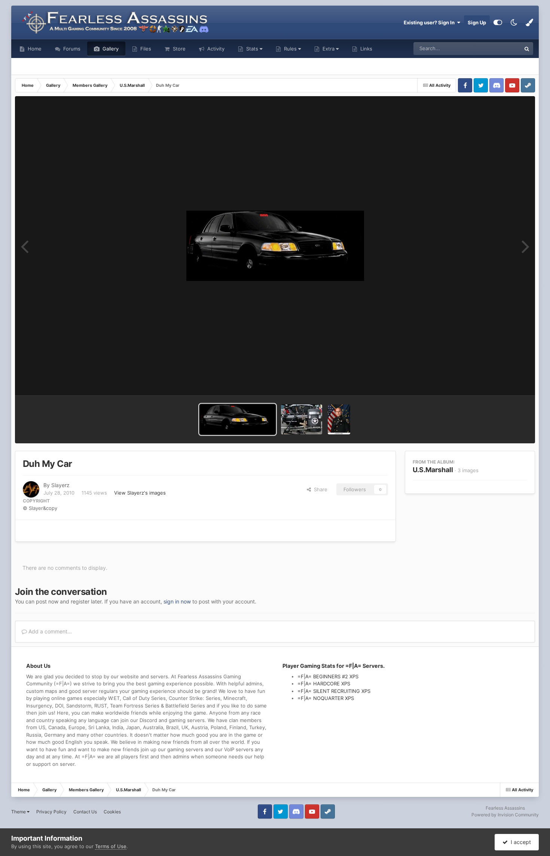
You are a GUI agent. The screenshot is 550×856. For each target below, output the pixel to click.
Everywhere (497, 48)
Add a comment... (49, 631)
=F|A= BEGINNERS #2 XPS (327, 676)
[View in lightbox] (275, 246)
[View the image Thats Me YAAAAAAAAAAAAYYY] (339, 419)
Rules (290, 49)
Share (319, 489)
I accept (519, 842)
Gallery (110, 49)
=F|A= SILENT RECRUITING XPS (333, 691)
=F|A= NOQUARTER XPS (325, 698)
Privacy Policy (51, 811)
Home (34, 49)
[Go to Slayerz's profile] (31, 489)
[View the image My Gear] (301, 419)
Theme (19, 811)
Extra (328, 49)
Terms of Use (110, 846)
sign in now (177, 601)
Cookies (112, 811)
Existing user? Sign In (430, 22)
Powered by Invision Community (505, 814)
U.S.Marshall (433, 470)
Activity (215, 49)
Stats (252, 49)
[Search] (526, 48)
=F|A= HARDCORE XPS (323, 684)
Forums (71, 49)
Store (178, 49)
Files (145, 49)
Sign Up (477, 22)
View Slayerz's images (140, 493)
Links (365, 49)
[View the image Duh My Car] (237, 419)
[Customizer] (498, 22)
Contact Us (85, 811)
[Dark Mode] (514, 22)
